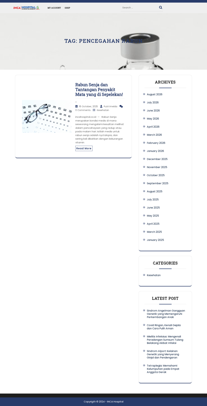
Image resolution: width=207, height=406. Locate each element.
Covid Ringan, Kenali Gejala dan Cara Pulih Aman (164, 326)
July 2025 (153, 199)
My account (54, 7)
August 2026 (154, 94)
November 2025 (157, 167)
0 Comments (83, 110)
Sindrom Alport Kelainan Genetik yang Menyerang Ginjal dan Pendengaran (163, 354)
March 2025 (154, 232)
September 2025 (157, 183)
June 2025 (153, 207)
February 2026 (156, 143)
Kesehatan (103, 110)
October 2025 (156, 175)
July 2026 (153, 102)
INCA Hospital (115, 401)
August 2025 (154, 191)
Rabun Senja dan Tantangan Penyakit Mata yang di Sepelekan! (99, 89)
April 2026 (153, 127)
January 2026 (155, 151)
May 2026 (153, 119)
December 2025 (157, 159)
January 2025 (155, 240)
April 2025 (153, 224)
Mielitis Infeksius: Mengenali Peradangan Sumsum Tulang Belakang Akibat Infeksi (165, 340)
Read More (84, 148)
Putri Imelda (111, 106)
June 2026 (153, 110)
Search (161, 6)
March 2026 (154, 135)
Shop (67, 7)
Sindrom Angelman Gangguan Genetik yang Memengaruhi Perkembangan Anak (166, 314)
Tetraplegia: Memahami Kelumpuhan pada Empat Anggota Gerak (163, 369)
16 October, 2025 (88, 106)
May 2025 (153, 216)
